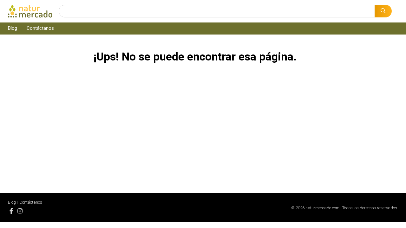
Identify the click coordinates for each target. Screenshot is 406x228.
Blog (12, 28)
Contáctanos (40, 28)
